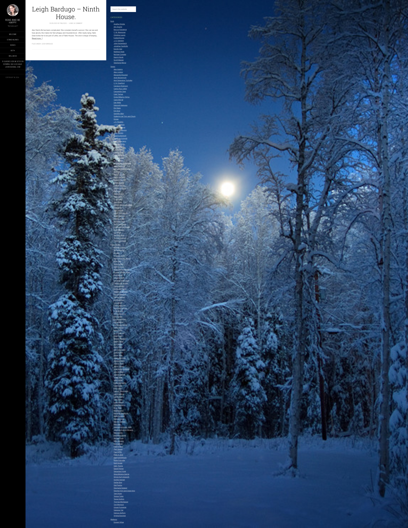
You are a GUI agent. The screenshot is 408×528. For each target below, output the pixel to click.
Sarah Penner (119, 469)
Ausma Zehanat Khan (122, 272)
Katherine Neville (120, 383)
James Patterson (120, 130)
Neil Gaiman (118, 444)
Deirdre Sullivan (119, 297)
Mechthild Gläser (120, 436)
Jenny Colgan (119, 366)
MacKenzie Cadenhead (122, 163)
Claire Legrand (119, 286)
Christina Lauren (119, 35)
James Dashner (119, 127)
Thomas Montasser (121, 502)
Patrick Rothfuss (120, 188)
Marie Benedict (119, 416)
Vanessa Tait (118, 510)
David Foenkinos (120, 294)
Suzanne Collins (119, 221)
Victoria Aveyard (120, 238)
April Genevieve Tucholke (123, 80)
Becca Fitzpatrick (120, 30)
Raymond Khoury (120, 458)
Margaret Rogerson (121, 413)
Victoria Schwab (120, 241)
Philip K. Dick (118, 455)
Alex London (118, 72)
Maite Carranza (119, 166)
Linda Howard (119, 402)
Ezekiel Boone (119, 38)
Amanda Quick (119, 256)
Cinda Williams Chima (121, 97)
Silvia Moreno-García (121, 474)
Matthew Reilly (119, 52)
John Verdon (118, 133)
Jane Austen (118, 353)
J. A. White (118, 344)
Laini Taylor (118, 147)
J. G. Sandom (119, 41)
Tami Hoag (118, 494)
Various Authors (119, 513)
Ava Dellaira (118, 275)
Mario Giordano (119, 177)
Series (112, 67)
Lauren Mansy (119, 397)
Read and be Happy (12, 21)
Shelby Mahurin (119, 216)
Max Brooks (118, 433)
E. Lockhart (118, 303)
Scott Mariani (119, 60)
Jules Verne (118, 380)
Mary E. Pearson (120, 180)
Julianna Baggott (120, 136)
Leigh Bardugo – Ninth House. (66, 13)
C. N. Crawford (119, 83)
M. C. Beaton (118, 161)
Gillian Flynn (118, 330)
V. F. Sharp (117, 233)
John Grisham (119, 372)
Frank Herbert (119, 328)
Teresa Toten (118, 496)
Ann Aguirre (118, 27)
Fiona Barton (118, 322)
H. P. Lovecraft (119, 333)
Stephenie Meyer (120, 63)
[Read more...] (37, 38)
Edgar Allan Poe (119, 306)
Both (112, 21)
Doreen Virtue (119, 522)
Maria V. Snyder (119, 174)
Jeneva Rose (119, 364)
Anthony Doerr (119, 267)
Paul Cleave (118, 449)
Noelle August (119, 183)
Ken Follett (118, 388)
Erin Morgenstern (120, 319)
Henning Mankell (120, 339)
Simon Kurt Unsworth (121, 477)
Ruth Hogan (118, 463)
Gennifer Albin (119, 114)
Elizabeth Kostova (120, 308)
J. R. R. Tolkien (119, 125)
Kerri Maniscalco (120, 141)
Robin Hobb (118, 197)
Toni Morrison (119, 505)
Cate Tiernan (118, 94)
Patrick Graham (119, 186)
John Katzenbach (120, 43)
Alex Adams (118, 69)
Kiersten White (119, 144)
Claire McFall (118, 100)
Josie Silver (118, 377)
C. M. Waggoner (120, 32)
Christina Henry (119, 278)
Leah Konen (118, 400)
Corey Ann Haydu (120, 289)
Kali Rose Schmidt (120, 139)
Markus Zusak (119, 419)
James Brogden (120, 350)
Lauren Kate (118, 150)
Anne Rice (117, 261)
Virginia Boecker (120, 516)
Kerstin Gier (118, 49)
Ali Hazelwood (119, 250)
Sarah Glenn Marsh (121, 213)
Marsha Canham (120, 422)
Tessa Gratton (119, 499)
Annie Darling (118, 264)
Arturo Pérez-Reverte (121, 270)
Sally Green (118, 202)
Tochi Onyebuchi (120, 224)
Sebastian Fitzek (120, 471)
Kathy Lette (118, 386)
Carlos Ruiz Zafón (120, 89)
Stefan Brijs (118, 483)
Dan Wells (117, 103)
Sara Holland (118, 210)
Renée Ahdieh (119, 194)
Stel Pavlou (118, 485)
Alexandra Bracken (121, 75)
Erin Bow (117, 111)
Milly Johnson (119, 441)
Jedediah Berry (119, 361)
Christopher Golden (121, 283)
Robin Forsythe (119, 460)
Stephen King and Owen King (124, 491)
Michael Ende (119, 438)
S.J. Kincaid (118, 199)
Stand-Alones (115, 245)
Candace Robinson (121, 86)
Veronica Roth (119, 235)
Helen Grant (118, 336)
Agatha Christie (119, 24)
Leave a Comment (75, 23)
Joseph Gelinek (119, 375)
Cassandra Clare (120, 92)
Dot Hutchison (119, 300)
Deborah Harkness (120, 105)
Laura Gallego (119, 394)
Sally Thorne (118, 466)
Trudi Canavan (119, 230)
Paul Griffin (118, 452)
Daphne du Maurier (121, 292)
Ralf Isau (117, 191)
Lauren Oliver (118, 152)
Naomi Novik (118, 57)
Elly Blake (117, 108)
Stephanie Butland (120, 488)
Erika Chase (118, 317)
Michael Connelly (120, 55)
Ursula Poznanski (120, 507)
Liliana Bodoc (119, 158)
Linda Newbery (119, 405)
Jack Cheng (118, 347)
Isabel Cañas (118, 341)
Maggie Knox (118, 411)
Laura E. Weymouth (121, 391)
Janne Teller (118, 355)
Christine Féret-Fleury (121, 281)
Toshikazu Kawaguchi (122, 227)
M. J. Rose (118, 408)
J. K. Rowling (118, 122)
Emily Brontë (118, 311)
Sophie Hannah (119, 480)
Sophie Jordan (119, 219)
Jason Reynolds (120, 358)
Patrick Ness (118, 447)
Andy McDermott (120, 78)
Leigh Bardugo (47, 44)
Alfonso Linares (119, 247)
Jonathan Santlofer (121, 46)
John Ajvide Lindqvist (121, 369)
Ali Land (116, 253)
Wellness (113, 520)
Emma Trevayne (120, 314)
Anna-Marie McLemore (122, 259)
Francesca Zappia (120, 325)
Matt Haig (117, 424)
